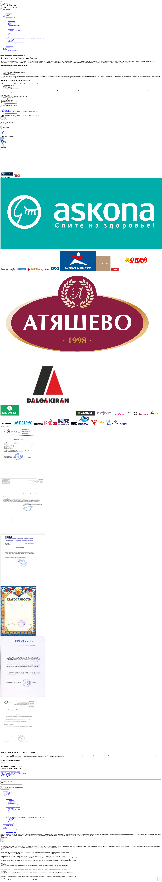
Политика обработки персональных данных (10, 771)
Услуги (4, 16)
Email (2, 116)
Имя (2, 112)
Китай (16, 158)
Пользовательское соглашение (7, 774)
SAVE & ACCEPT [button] (4, 880)
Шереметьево (11, 39)
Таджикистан (27, 159)
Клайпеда (10, 35)
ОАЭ (26, 153)
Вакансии (5, 49)
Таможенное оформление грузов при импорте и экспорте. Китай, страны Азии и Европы (25, 38)
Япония (26, 167)
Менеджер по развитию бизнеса (12, 50)
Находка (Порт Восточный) (14, 30)
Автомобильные (11, 22)
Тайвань (26, 160)
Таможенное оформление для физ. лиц (16, 42)
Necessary (4, 849)
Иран (5, 167)
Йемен (16, 153)
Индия (5, 162)
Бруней (6, 156)
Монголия (17, 164)
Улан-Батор (3, 762)
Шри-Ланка (27, 164)
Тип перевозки (4, 100)
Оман (26, 154)
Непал (16, 167)
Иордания (6, 164)
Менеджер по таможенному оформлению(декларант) (17, 51)
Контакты (5, 48)
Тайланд (26, 161)
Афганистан (7, 153)
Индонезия (6, 163)
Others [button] (2, 877)
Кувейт (16, 159)
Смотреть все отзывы (5, 749)
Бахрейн (6, 155)
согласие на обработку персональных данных (14, 128)
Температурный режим (6, 106)
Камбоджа (17, 154)
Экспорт (7, 37)
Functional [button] (3, 863)
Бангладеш (6, 154)
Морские (10, 23)
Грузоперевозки (9, 19)
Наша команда (9, 13)
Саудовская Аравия (29, 156)
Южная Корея (28, 165)
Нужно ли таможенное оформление (8, 105)
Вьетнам (6, 159)
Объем (2, 102)
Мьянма (16, 165)
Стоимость (3, 104)
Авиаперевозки (11, 21)
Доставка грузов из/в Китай (14, 25)
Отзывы (7, 15)
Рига (9, 31)
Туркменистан (28, 162)
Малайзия (17, 162)
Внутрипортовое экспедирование (13, 27)
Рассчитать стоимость (5, 110)
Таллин (9, 33)
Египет (6, 161)
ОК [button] (1, 836)
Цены (9, 26)
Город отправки (4, 97)
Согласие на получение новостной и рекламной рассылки (13, 773)
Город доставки (4, 98)
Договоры (8, 47)
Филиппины (27, 163)
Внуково (10, 41)
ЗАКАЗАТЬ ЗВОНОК (5, 9)
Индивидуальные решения (11, 43)
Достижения (8, 14)
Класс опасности (4, 108)
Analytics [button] (2, 870)
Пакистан (27, 155)
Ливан (16, 161)
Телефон (3, 114)
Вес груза (3, 101)
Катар (16, 155)
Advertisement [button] (3, 873)
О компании (5, 12)
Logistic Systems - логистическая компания (13, 769)
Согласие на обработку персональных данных (10, 772)
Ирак (5, 165)
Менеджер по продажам (11, 52)
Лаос (16, 160)
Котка (9, 34)
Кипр (16, 156)
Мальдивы (17, 163)
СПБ (9, 32)
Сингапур (27, 158)
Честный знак (9, 18)
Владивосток (11, 29)
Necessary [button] (3, 848)
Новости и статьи (9, 46)
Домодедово (10, 40)
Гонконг (6, 160)
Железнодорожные (12, 24)
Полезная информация (8, 44)
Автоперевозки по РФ (10, 17)
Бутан (5, 158)
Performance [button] (3, 866)
